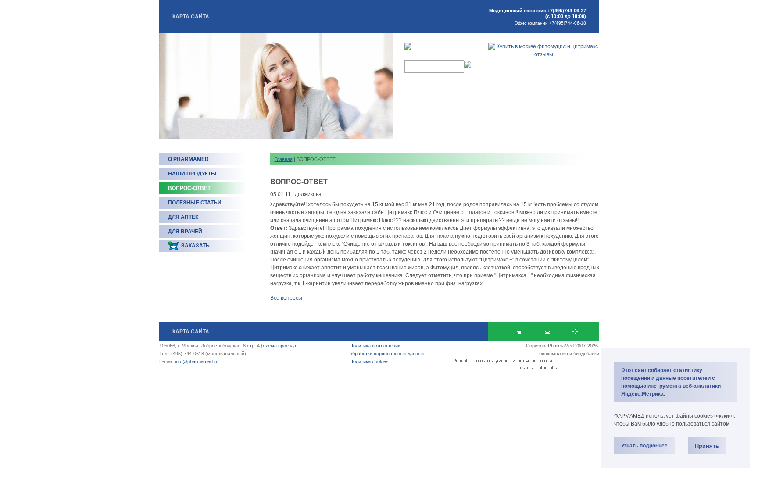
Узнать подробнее (644, 446)
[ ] (575, 331)
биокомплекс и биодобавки (569, 353)
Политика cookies (369, 361)
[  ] (519, 331)
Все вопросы (286, 298)
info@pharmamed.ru (196, 361)
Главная (284, 159)
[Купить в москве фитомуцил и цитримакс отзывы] (543, 54)
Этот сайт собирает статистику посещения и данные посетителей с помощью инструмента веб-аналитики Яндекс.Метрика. (671, 382)
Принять (707, 446)
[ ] (547, 331)
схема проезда (279, 345)
